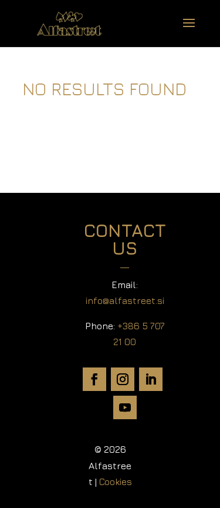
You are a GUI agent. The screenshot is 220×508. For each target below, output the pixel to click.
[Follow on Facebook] (94, 379)
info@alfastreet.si (125, 300)
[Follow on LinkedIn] (151, 379)
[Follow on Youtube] (125, 407)
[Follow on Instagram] (122, 379)
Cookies (115, 481)
